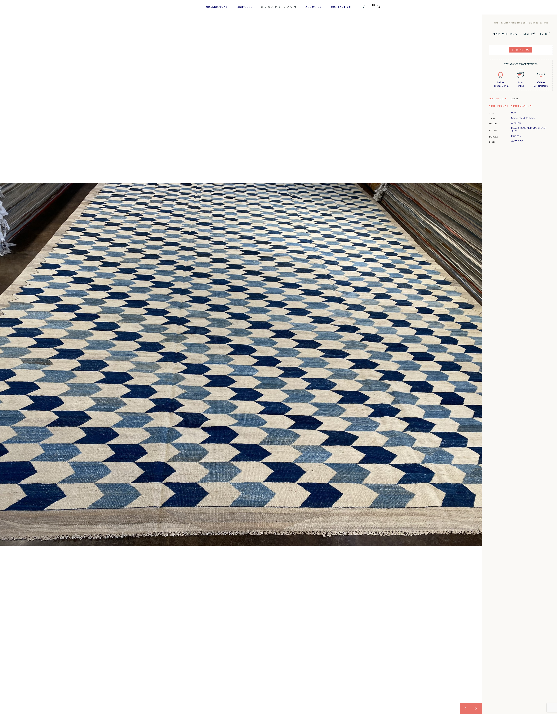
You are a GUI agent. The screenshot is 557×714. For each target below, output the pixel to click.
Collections (217, 7)
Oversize (517, 141)
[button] (465, 708)
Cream (542, 128)
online (521, 84)
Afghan (516, 123)
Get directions (541, 84)
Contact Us (341, 7)
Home (495, 23)
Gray (514, 131)
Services (245, 7)
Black (515, 128)
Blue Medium (528, 128)
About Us (313, 7)
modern (516, 136)
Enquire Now (520, 50)
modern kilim (527, 118)
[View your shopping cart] (372, 8)
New (514, 113)
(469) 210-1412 (501, 84)
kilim (504, 23)
